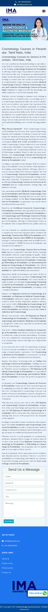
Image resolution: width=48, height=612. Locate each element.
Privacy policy (7, 568)
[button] (3, 28)
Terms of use (7, 563)
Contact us (6, 572)
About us (5, 559)
